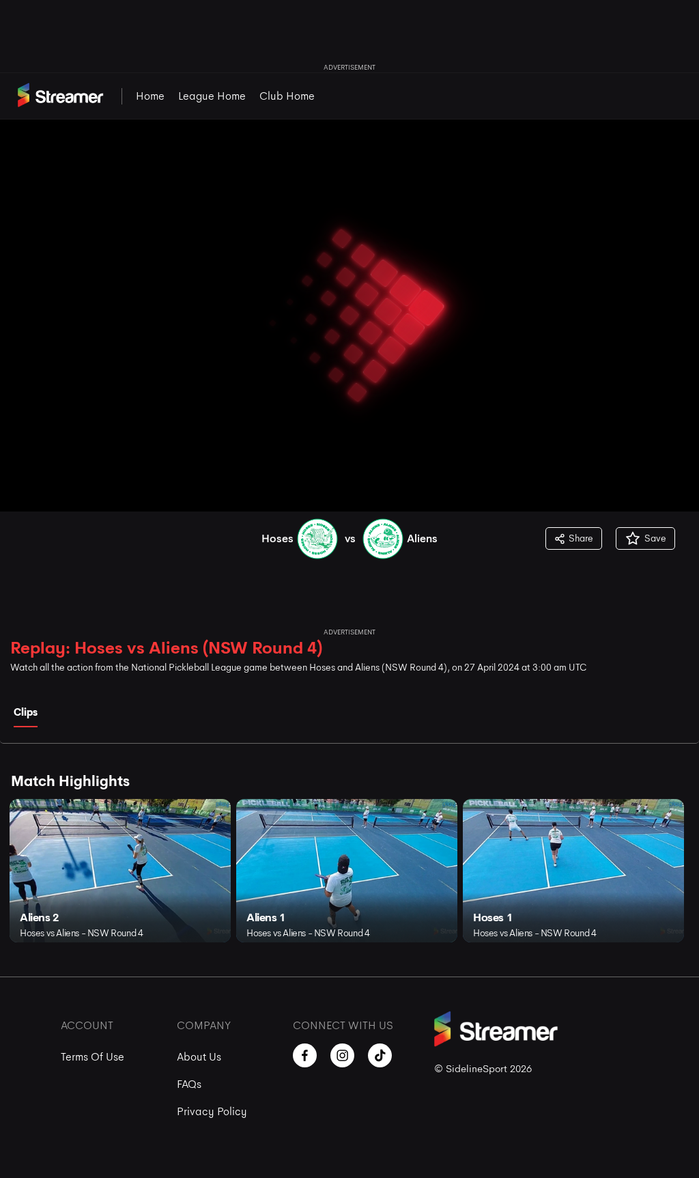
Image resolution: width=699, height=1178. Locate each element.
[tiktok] (380, 1055)
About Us (199, 1057)
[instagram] (342, 1055)
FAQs (189, 1084)
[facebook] (305, 1055)
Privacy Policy (212, 1111)
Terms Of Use (92, 1057)
